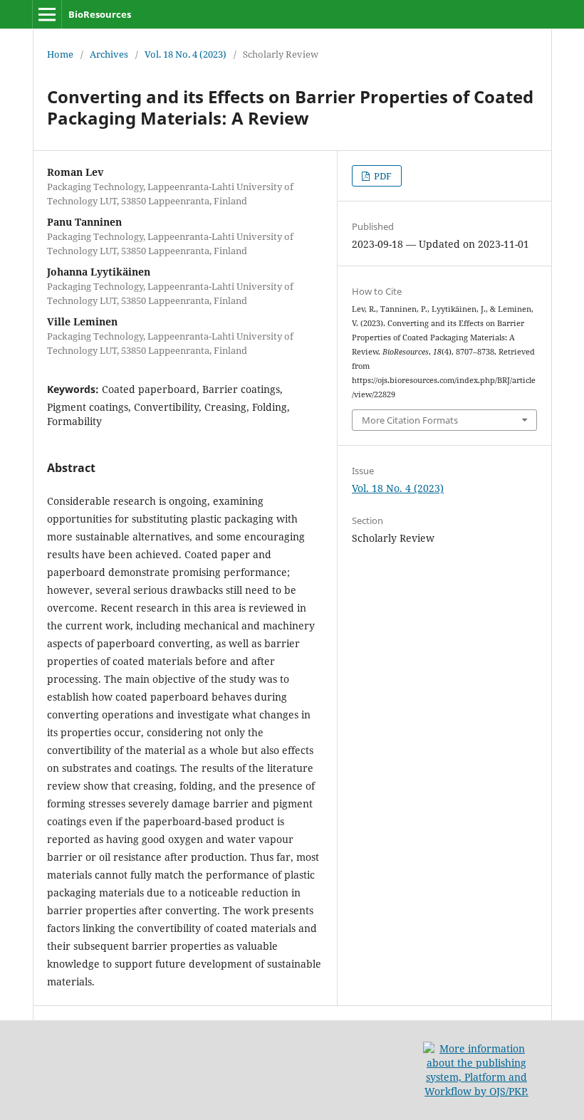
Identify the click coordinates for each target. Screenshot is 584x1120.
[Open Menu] (47, 14)
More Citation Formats (410, 420)
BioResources (99, 14)
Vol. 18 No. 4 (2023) (185, 54)
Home (60, 54)
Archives (109, 54)
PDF (382, 175)
